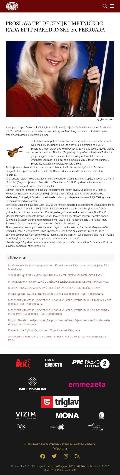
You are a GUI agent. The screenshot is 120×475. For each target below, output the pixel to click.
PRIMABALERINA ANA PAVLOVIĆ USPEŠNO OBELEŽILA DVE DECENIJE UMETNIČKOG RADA (58, 281)
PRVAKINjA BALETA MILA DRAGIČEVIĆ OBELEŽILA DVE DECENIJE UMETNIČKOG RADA (56, 294)
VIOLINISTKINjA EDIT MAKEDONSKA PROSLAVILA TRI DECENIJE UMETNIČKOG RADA (55, 275)
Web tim (60, 448)
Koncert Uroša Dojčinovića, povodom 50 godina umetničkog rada (44, 330)
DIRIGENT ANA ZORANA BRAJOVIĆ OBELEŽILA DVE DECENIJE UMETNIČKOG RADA (54, 287)
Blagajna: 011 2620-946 (71, 466)
